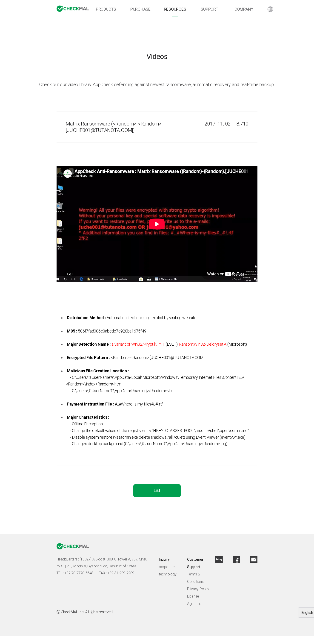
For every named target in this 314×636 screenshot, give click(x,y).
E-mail (253, 559)
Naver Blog (219, 559)
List (157, 490)
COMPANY (243, 9)
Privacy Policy (198, 589)
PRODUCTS (106, 9)
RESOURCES (175, 9)
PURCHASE (140, 9)
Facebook (236, 559)
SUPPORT (209, 9)
